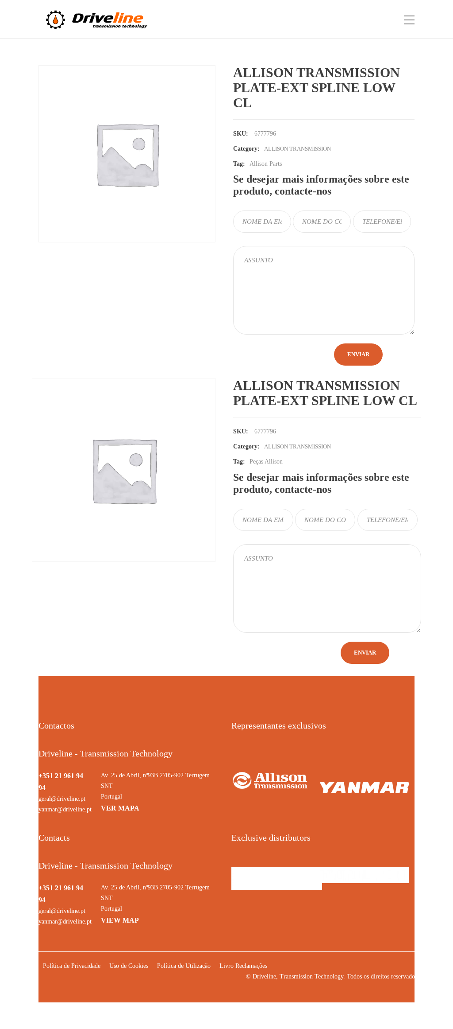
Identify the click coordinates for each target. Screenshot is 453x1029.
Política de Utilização (184, 966)
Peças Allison (266, 461)
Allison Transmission (297, 446)
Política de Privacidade (71, 966)
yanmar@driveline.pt (65, 809)
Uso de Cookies (128, 966)
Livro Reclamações (243, 966)
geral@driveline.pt (61, 798)
